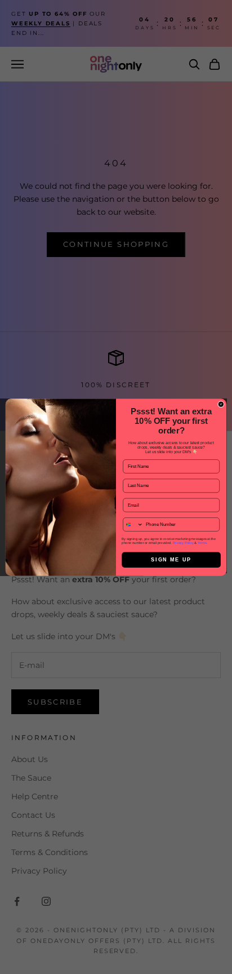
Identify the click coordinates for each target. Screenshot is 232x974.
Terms (202, 542)
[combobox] (133, 524)
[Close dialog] (221, 404)
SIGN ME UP (171, 560)
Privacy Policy (183, 542)
